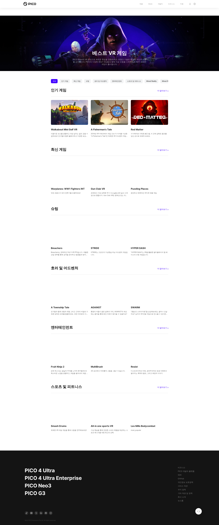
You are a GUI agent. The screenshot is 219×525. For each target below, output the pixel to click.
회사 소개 (182, 497)
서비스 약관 (183, 486)
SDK (180, 475)
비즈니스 (171, 4)
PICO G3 (35, 493)
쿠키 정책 (182, 489)
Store (150, 4)
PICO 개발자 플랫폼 (186, 471)
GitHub (181, 478)
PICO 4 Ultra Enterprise (53, 478)
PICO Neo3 (38, 485)
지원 (181, 4)
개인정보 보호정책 (185, 482)
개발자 (160, 4)
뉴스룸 (180, 500)
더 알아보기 (162, 91)
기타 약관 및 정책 (185, 493)
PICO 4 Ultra (40, 470)
